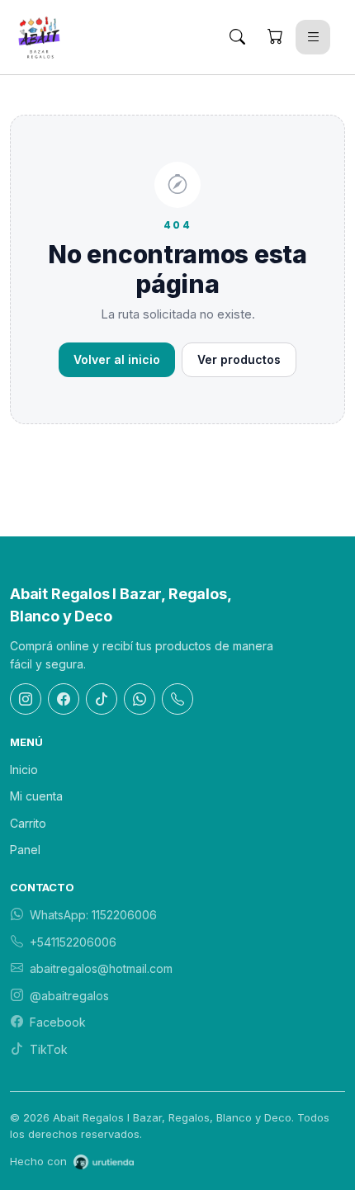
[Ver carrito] (275, 37)
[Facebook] (63, 699)
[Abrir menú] (313, 37)
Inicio (24, 770)
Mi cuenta (36, 796)
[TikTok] (101, 699)
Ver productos (239, 359)
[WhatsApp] (139, 699)
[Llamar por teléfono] (177, 699)
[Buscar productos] (237, 37)
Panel (25, 850)
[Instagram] (25, 699)
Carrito (28, 823)
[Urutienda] (103, 1162)
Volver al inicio (116, 359)
